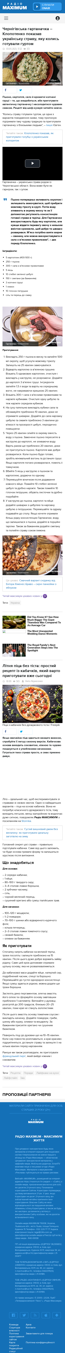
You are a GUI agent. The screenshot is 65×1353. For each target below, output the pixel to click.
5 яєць (9, 270)
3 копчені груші (14, 282)
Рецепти (15, 1073)
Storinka (26, 821)
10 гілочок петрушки (17, 291)
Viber (45, 596)
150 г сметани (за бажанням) (21, 278)
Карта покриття (14, 1344)
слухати (48, 6)
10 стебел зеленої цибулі (19, 274)
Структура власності (14, 1329)
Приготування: (10, 350)
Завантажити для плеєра (39, 1333)
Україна (15, 602)
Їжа (22, 1078)
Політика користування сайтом (16, 1336)
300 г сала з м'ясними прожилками (25, 265)
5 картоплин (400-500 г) (19, 257)
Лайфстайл (10, 1078)
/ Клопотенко (23, 83)
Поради (28, 1073)
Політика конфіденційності (40, 1342)
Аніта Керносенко (34, 681)
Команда (13, 1324)
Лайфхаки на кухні (47, 1073)
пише (49, 125)
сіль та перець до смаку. (19, 295)
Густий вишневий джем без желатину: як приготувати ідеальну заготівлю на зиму (32, 832)
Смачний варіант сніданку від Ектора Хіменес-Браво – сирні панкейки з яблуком (31, 584)
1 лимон (10, 286)
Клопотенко (23, 344)
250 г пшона (12, 261)
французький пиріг (14, 1056)
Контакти (31, 1327)
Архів (29, 1324)
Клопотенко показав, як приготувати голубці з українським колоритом (30, 137)
